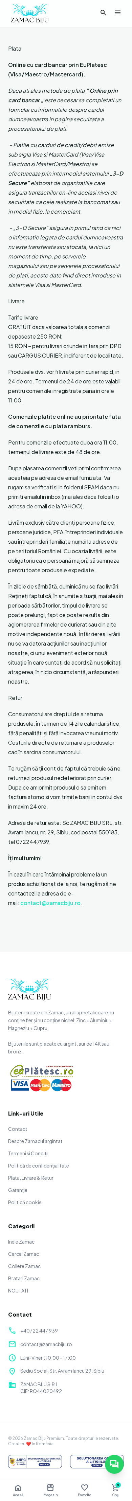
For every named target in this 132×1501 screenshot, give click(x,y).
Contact (17, 1129)
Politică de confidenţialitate (38, 1165)
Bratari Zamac (24, 1278)
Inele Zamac (21, 1241)
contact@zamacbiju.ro (50, 902)
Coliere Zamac (24, 1266)
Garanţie (17, 1190)
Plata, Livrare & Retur (30, 1178)
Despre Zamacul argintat (35, 1141)
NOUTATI (18, 1290)
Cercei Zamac (23, 1254)
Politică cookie (25, 1202)
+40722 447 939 (39, 1330)
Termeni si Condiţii (28, 1153)
